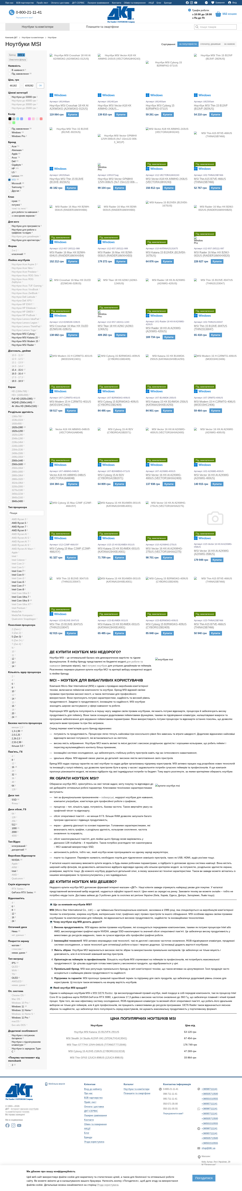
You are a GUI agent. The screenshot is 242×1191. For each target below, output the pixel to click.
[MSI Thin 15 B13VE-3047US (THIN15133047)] (215, 295)
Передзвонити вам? (24, 18)
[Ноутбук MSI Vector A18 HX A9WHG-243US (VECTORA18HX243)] (119, 75)
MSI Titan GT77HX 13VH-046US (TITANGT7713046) (96, 1044)
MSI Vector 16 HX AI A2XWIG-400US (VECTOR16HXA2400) (163, 476)
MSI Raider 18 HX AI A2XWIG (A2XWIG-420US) (163, 330)
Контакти (116, 3)
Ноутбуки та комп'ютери (37, 26)
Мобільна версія (56, 1084)
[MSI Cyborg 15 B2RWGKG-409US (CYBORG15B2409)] (119, 371)
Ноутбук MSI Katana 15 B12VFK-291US (96, 1031)
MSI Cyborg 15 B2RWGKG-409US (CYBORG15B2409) (118, 403)
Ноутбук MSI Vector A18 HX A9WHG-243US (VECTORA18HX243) (114, 108)
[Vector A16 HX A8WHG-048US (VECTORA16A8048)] (71, 445)
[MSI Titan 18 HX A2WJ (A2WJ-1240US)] (119, 295)
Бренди (168, 3)
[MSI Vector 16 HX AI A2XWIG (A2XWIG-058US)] (215, 518)
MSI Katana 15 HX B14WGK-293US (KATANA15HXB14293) (167, 403)
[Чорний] (10, 119)
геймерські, (107, 797)
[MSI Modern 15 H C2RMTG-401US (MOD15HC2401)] (71, 371)
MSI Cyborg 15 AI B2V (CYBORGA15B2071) (111, 476)
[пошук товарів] (197, 27)
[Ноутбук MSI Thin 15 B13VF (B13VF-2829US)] (215, 75)
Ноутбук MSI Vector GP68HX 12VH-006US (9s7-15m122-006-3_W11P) (116, 182)
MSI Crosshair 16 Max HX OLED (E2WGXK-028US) (69, 327)
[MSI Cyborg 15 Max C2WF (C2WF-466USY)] (71, 518)
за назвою (229, 44)
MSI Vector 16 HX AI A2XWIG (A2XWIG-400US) (211, 476)
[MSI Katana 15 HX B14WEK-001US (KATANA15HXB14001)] (119, 518)
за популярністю (188, 44)
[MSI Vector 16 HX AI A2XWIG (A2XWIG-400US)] (215, 445)
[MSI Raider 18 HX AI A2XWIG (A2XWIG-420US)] (167, 295)
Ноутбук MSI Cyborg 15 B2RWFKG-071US (160, 107)
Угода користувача (94, 1141)
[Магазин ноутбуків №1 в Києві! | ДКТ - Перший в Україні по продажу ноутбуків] (19, 1091)
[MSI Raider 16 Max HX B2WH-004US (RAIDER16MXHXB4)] (71, 222)
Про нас (9, 3)
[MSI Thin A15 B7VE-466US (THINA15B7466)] (215, 149)
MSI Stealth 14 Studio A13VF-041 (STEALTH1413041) (96, 1038)
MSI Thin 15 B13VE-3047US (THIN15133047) (210, 327)
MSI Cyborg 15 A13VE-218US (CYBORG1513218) (96, 1051)
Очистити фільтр (17, 60)
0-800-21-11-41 (29, 12)
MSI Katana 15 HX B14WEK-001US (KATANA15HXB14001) (119, 550)
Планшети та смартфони (102, 26)
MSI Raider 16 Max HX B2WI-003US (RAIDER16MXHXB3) (115, 254)
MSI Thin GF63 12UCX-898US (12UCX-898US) (96, 1057)
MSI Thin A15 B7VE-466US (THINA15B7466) (210, 180)
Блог (159, 3)
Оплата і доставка (60, 3)
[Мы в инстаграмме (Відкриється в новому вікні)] (191, 2)
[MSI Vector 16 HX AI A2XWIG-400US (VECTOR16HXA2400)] (167, 445)
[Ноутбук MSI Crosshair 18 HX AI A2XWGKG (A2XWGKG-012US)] (71, 75)
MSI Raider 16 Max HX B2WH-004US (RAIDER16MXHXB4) (68, 254)
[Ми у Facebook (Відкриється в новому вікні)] (187, 2)
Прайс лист (42, 3)
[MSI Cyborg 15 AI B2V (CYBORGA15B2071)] (119, 445)
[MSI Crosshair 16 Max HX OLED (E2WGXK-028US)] (71, 295)
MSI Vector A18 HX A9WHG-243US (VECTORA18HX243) (166, 180)
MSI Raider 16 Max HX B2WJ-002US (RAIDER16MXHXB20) (212, 254)
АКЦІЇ (151, 3)
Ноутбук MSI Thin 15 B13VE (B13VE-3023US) (66, 180)
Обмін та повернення (135, 3)
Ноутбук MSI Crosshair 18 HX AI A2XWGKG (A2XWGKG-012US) (69, 107)
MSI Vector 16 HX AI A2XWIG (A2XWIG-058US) (211, 552)
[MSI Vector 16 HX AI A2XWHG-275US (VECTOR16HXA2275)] (167, 518)
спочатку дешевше (210, 44)
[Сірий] (14, 119)
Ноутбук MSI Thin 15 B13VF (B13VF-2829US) (211, 107)
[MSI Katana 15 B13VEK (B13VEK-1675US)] (167, 222)
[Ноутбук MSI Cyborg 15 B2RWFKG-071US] (167, 75)
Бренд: (12, 55)
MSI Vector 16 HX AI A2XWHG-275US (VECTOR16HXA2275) (164, 550)
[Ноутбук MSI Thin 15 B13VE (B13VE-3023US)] (71, 149)
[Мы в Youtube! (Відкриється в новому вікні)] (195, 2)
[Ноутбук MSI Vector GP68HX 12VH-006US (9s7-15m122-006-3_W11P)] (119, 149)
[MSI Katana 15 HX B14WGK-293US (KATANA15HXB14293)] (167, 371)
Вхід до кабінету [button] (93, 1089)
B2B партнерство (25, 3)
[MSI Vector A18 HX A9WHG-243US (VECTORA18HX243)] (167, 149)
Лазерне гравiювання (98, 3)
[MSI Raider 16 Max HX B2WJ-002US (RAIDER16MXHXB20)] (215, 222)
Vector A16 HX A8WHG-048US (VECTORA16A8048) (68, 476)
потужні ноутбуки (97, 665)
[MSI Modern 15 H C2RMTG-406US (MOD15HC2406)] (215, 371)
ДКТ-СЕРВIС (78, 3)
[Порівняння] (206, 2)
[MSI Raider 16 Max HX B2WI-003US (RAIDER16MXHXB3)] (119, 222)
